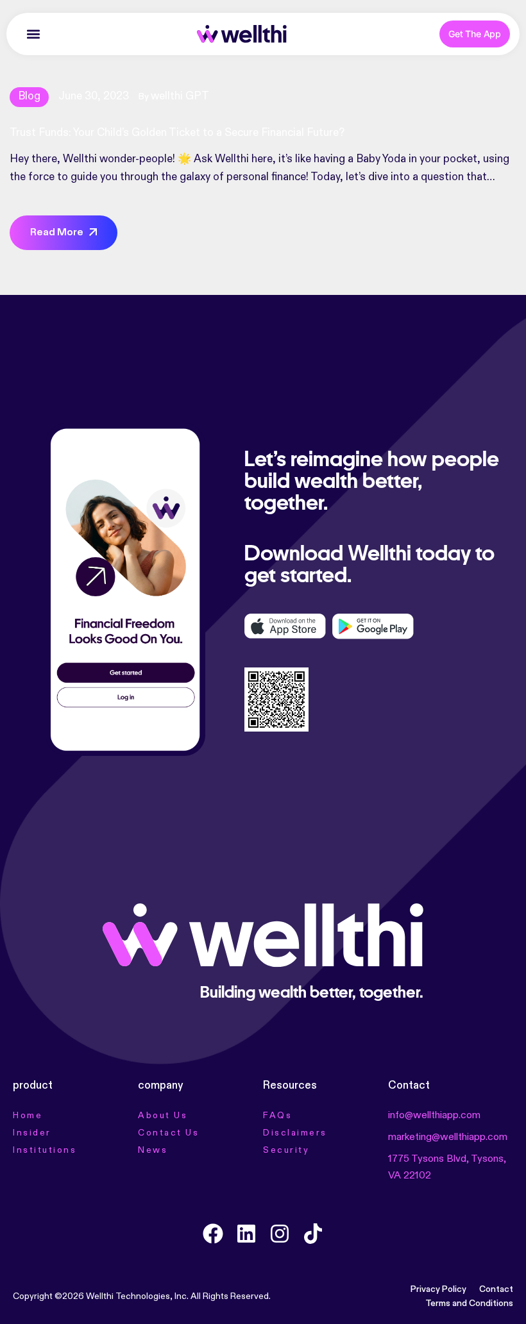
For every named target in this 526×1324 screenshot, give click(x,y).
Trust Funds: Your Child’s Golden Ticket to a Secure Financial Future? (177, 133)
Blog (29, 96)
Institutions (44, 1150)
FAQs (277, 1115)
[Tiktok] (313, 1233)
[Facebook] (213, 1233)
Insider (32, 1132)
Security (286, 1150)
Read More (56, 233)
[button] (33, 34)
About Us (162, 1115)
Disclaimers (295, 1132)
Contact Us (168, 1132)
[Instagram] (279, 1233)
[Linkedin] (246, 1233)
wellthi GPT (180, 96)
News (152, 1150)
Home (27, 1115)
